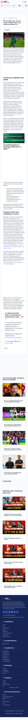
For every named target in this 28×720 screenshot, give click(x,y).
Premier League (6, 628)
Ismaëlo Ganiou (7, 248)
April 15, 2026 (9, 343)
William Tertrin (8, 27)
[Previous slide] (2, 5)
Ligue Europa (5, 634)
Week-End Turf (6, 698)
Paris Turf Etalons (6, 704)
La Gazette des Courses (8, 696)
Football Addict (6, 671)
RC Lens (5, 348)
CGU (4, 685)
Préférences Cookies (14, 687)
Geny (4, 703)
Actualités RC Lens (12, 18)
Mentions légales (6, 684)
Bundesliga (5, 631)
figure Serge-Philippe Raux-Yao (12, 53)
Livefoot (4, 668)
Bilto (3, 699)
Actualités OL (5, 656)
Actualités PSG (6, 651)
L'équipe (4, 682)
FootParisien (5, 670)
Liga (3, 626)
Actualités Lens (6, 657)
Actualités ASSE (6, 654)
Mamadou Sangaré (14, 127)
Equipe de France (6, 636)
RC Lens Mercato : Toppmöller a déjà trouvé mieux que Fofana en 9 (12, 473)
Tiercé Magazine (6, 701)
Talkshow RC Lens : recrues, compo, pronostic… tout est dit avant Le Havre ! (13, 515)
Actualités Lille (6, 659)
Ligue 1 (5, 18)
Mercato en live (6, 643)
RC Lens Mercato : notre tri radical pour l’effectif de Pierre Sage (13, 587)
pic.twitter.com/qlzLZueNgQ (13, 337)
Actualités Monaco (6, 661)
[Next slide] (26, 5)
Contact (4, 680)
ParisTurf (4, 694)
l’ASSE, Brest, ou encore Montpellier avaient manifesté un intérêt (13, 262)
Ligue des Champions (7, 633)
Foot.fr (4, 673)
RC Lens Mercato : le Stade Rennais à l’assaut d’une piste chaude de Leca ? (12, 425)
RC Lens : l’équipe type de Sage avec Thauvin (12, 539)
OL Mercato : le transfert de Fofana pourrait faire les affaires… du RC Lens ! (13, 449)
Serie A (4, 629)
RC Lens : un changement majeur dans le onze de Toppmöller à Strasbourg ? (13, 401)
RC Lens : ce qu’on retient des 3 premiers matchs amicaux (13, 563)
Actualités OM (6, 652)
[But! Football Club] (5, 2)
